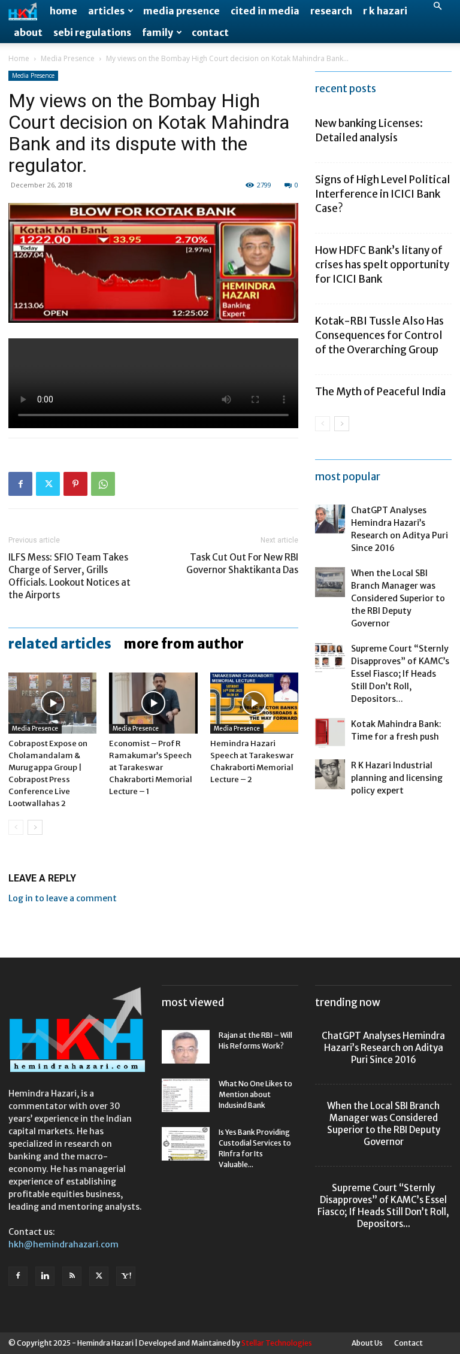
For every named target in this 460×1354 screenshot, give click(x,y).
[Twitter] (48, 484)
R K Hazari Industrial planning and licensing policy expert (397, 778)
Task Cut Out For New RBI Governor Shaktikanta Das (242, 563)
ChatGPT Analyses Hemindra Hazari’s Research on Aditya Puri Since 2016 (383, 1047)
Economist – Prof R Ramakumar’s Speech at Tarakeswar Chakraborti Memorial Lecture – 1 (150, 767)
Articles (106, 11)
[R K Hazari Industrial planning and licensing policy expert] (330, 774)
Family (157, 32)
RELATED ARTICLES (59, 644)
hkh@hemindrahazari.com (63, 1244)
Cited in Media (265, 11)
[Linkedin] (45, 1276)
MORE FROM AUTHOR (183, 644)
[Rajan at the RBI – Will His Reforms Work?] (186, 1047)
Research (331, 11)
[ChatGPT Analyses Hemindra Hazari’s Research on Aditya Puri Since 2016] (330, 519)
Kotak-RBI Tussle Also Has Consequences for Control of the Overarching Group (379, 335)
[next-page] (35, 827)
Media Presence (181, 11)
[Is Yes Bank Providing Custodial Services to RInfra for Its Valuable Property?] (186, 1144)
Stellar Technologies (276, 1342)
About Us (367, 1342)
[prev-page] (15, 827)
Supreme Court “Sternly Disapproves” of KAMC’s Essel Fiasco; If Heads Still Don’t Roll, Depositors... (400, 673)
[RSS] (71, 1276)
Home (63, 11)
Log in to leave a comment (62, 898)
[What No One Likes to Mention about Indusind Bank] (186, 1095)
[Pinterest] (75, 484)
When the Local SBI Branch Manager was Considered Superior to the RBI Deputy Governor (398, 598)
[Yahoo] (125, 1276)
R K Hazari (385, 11)
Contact (210, 32)
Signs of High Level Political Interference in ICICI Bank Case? (382, 194)
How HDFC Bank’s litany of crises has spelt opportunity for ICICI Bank (382, 265)
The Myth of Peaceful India (380, 391)
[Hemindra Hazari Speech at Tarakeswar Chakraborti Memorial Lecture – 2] (254, 703)
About (28, 32)
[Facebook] (20, 484)
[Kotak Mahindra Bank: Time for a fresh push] (330, 733)
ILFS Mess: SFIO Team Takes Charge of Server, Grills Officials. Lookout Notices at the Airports (69, 576)
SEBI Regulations (92, 32)
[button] (437, 6)
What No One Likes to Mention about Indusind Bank (255, 1094)
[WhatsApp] (103, 484)
